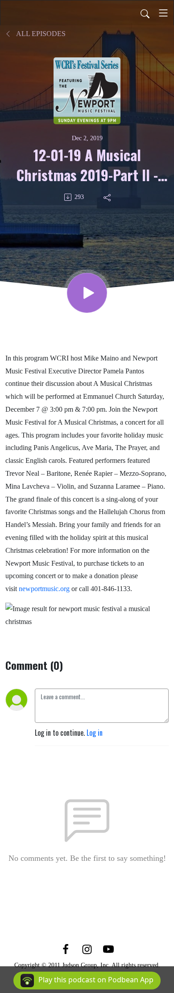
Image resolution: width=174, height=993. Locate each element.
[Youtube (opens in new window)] (108, 948)
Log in (95, 732)
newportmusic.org (44, 588)
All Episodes (40, 33)
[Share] (108, 197)
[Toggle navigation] (163, 12)
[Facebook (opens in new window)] (65, 948)
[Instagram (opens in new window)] (87, 948)
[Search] (145, 13)
